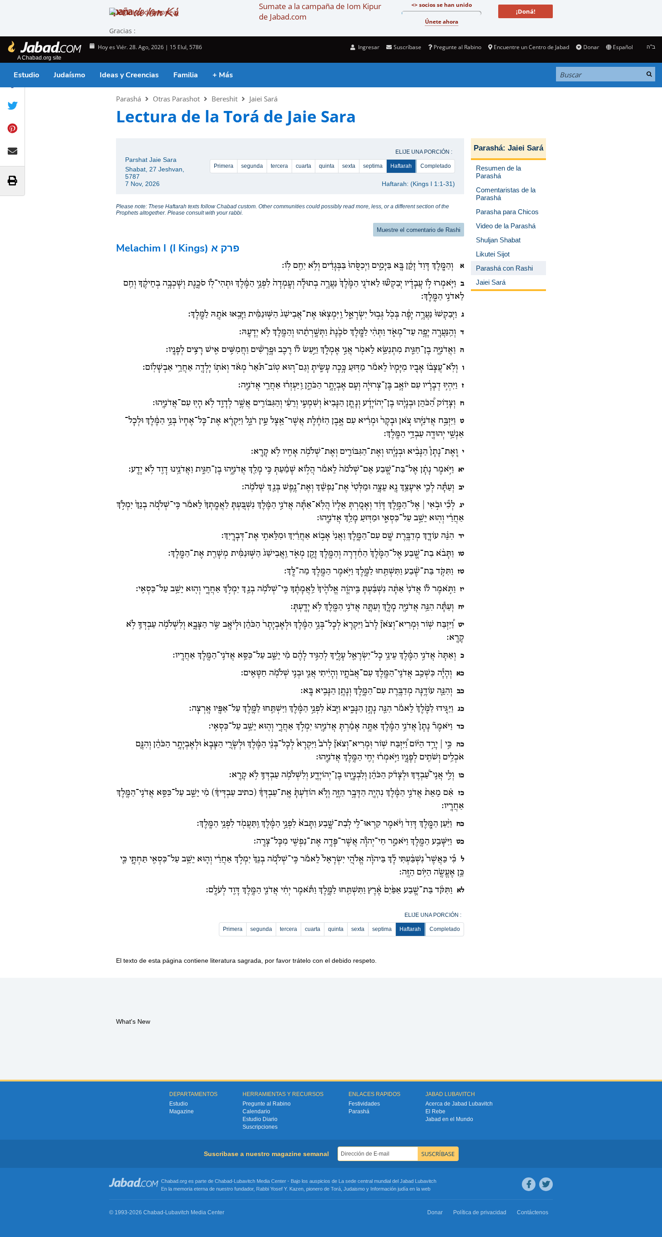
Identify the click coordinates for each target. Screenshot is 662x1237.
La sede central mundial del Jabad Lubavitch (387, 1181)
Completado (435, 166)
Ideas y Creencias (129, 75)
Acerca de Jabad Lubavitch (459, 1104)
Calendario (256, 1111)
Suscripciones (260, 1127)
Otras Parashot (176, 98)
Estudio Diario (260, 1119)
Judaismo (354, 1189)
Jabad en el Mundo (449, 1119)
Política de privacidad (479, 1212)
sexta (348, 166)
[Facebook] (529, 1184)
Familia (185, 75)
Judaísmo (69, 75)
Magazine (181, 1111)
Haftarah (401, 166)
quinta (326, 166)
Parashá (128, 98)
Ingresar (368, 47)
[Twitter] (546, 1184)
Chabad (223, 1181)
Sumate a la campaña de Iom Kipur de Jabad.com (320, 11)
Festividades (364, 1104)
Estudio (26, 75)
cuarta (303, 166)
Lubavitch (244, 1181)
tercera (279, 166)
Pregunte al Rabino (457, 47)
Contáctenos (532, 1212)
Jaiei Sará (263, 98)
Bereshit (225, 98)
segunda (252, 166)
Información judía (389, 1189)
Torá (336, 1189)
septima (373, 166)
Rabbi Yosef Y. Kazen (279, 1189)
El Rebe (435, 1111)
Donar (591, 47)
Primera (223, 166)
